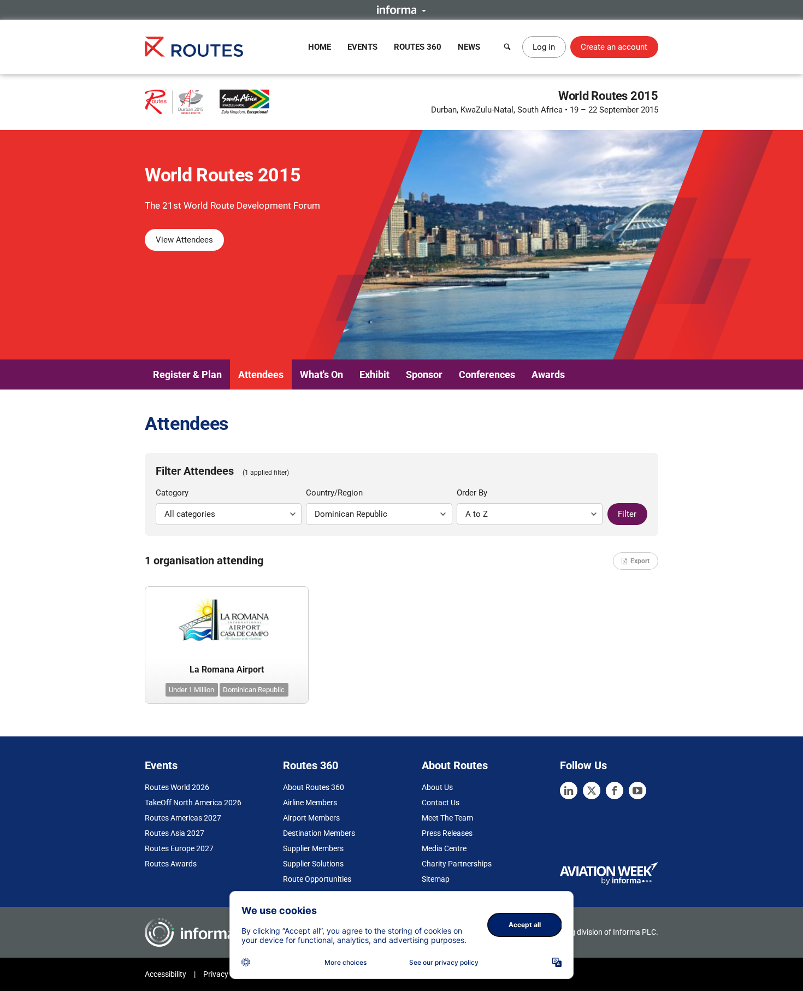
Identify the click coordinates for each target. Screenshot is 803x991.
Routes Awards (171, 863)
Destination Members (319, 833)
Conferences (487, 374)
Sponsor (424, 374)
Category (172, 493)
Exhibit (374, 374)
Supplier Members (313, 848)
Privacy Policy (226, 974)
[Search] (507, 47)
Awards (548, 374)
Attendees (261, 374)
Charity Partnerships (457, 863)
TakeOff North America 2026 (193, 802)
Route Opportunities (317, 879)
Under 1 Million (191, 690)
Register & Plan (187, 374)
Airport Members (311, 817)
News (469, 47)
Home (319, 47)
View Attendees (184, 240)
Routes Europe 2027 (179, 848)
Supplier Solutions (313, 863)
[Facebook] (614, 790)
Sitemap (436, 879)
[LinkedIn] (568, 790)
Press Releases (447, 833)
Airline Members (310, 802)
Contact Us (440, 802)
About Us (437, 787)
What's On (321, 374)
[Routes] (194, 47)
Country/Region (334, 493)
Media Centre (444, 848)
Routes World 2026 (177, 787)
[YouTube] (637, 790)
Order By (472, 493)
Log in (544, 47)
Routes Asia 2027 (174, 833)
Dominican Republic (254, 690)
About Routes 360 (313, 787)
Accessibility (165, 974)
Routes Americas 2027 (183, 817)
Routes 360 (417, 47)
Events (362, 47)
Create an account (614, 47)
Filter (627, 514)
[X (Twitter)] (591, 790)
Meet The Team (447, 817)
